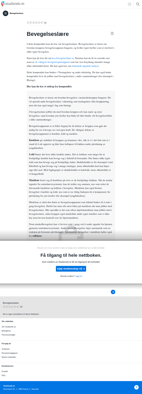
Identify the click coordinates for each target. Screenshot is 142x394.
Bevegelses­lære (16, 13)
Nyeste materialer (9, 357)
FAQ (3, 375)
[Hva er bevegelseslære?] (111, 292)
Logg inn (78, 276)
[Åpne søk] (138, 5)
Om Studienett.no (9, 327)
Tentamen (6, 349)
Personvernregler (8, 335)
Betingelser (6, 331)
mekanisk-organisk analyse (85, 65)
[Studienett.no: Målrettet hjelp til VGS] (19, 4)
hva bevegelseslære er (63, 58)
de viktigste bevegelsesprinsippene (52, 62)
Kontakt (5, 371)
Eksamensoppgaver (10, 353)
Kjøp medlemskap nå (69, 268)
